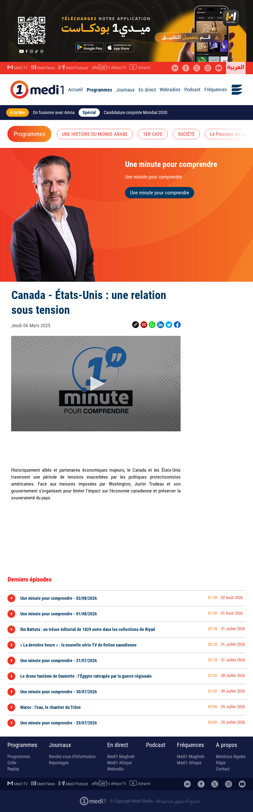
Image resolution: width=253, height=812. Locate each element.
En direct (147, 89)
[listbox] (126, 659)
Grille (11, 762)
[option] (126, 598)
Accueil (75, 90)
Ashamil (144, 67)
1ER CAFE (153, 134)
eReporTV (118, 67)
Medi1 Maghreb (121, 756)
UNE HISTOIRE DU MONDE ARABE (95, 134)
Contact (223, 768)
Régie (221, 762)
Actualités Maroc (64, 799)
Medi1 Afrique (119, 762)
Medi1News (46, 68)
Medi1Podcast (77, 68)
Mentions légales (231, 756)
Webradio (115, 768)
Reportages (59, 762)
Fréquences (215, 90)
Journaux (125, 89)
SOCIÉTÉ (186, 134)
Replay (13, 768)
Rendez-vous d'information (72, 756)
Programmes (99, 89)
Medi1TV (21, 68)
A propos (226, 744)
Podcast (192, 90)
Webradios (170, 90)
